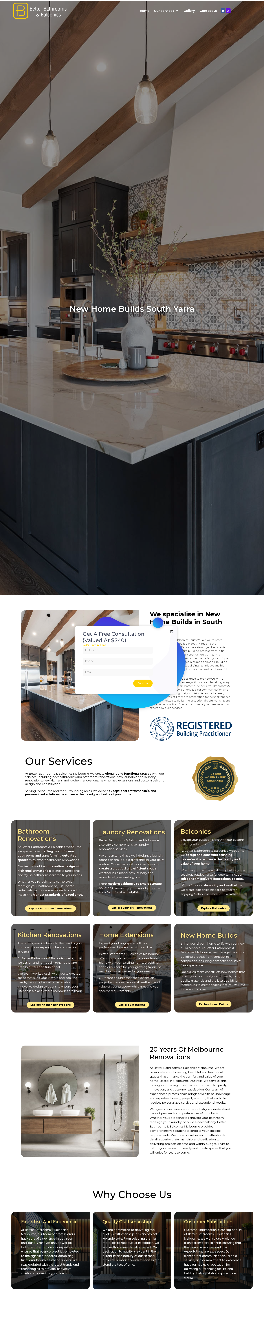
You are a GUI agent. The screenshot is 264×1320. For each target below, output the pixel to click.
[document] (132, 660)
